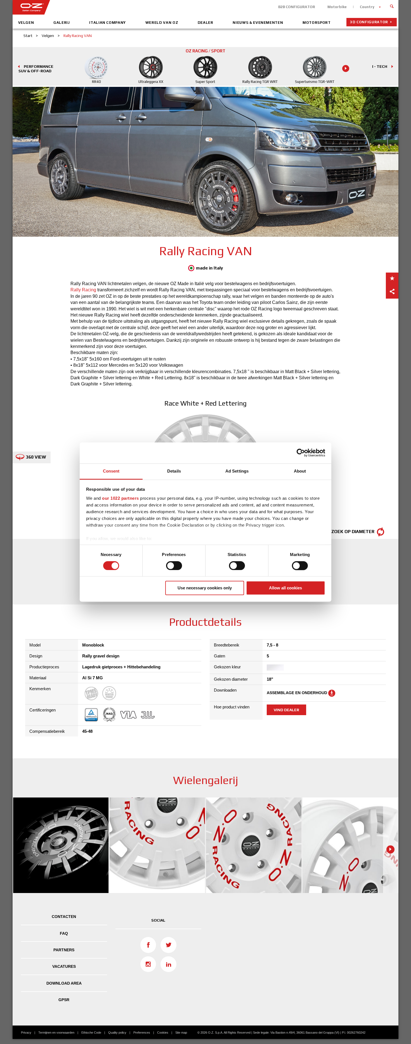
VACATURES (64, 966)
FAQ (64, 933)
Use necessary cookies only (205, 588)
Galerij (61, 22)
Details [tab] (174, 471)
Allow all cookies (285, 588)
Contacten (64, 916)
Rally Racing (83, 289)
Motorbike (337, 7)
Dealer (205, 22)
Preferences (141, 1032)
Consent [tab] (111, 471)
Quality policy (117, 1032)
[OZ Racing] (109, 7)
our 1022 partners (120, 498)
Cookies (162, 1032)
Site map (181, 1032)
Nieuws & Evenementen (258, 22)
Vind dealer (286, 710)
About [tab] (300, 471)
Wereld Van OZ (161, 22)
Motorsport (317, 22)
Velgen (26, 22)
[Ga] (392, 5)
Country (367, 7)
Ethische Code (91, 1032)
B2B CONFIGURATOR (296, 7)
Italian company (107, 22)
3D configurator (369, 22)
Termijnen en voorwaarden (56, 1032)
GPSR (63, 1000)
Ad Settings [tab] (237, 471)
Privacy (26, 1032)
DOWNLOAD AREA (64, 983)
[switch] (174, 565)
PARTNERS (63, 950)
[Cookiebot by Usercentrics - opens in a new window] (300, 452)
